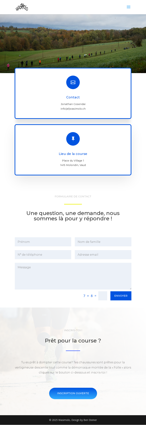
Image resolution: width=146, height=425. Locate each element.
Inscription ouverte (73, 393)
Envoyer (120, 295)
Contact (73, 97)
